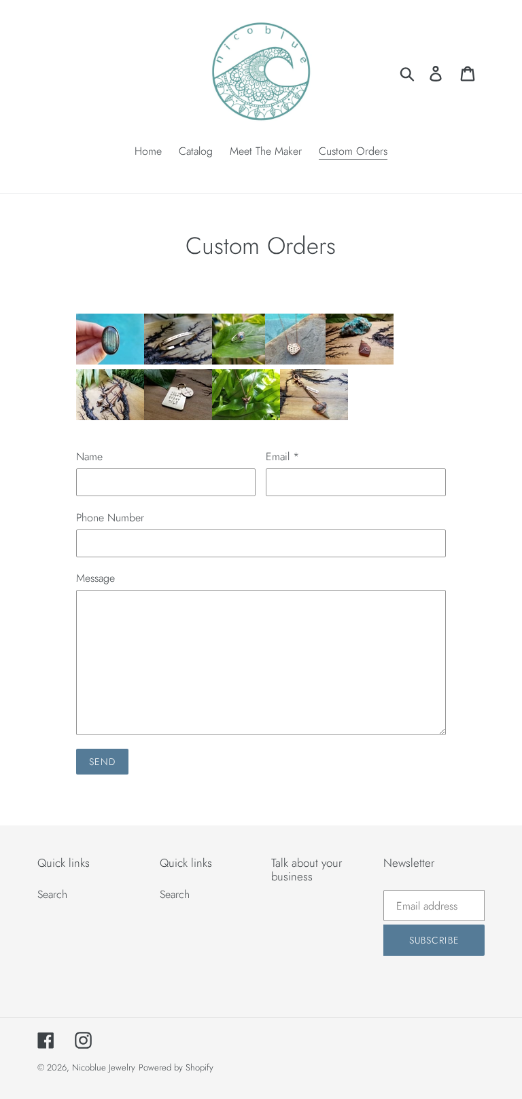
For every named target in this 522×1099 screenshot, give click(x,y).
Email (282, 456)
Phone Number (110, 517)
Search (52, 894)
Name (89, 456)
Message (95, 578)
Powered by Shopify (176, 1067)
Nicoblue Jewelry (103, 1067)
